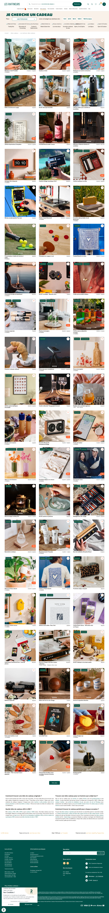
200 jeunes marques (40, 893)
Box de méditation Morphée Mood (82, 552)
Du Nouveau (7, 854)
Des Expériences (8, 864)
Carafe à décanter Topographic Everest (49, 406)
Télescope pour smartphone (46, 369)
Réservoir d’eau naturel (11, 588)
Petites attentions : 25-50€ (10, 873)
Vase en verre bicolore (11, 479)
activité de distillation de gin (75, 802)
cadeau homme (41, 892)
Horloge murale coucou (11, 625)
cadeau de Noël (73, 813)
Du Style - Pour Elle (9, 859)
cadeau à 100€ (31, 811)
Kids (89, 8)
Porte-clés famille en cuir (11, 736)
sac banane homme (68, 896)
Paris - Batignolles (67, 873)
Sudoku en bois (43, 70)
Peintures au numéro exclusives (81, 70)
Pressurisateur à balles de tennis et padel (14, 257)
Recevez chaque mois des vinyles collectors (48, 663)
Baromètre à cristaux (10, 552)
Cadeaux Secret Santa (70, 901)
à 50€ (20, 811)
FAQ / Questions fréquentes (95, 863)
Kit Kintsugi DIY (77, 772)
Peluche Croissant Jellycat (12, 369)
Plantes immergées (44, 331)
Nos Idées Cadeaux (9, 852)
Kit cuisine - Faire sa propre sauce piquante (13, 773)
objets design (67, 817)
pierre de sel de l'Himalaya (93, 802)
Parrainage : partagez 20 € (36, 870)
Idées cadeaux (43, 8)
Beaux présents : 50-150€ (10, 875)
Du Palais (7, 856)
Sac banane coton (78, 479)
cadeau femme (53, 892)
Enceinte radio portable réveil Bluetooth (81, 219)
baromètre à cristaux (24, 803)
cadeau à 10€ (11, 811)
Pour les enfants (8, 862)
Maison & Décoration (73, 8)
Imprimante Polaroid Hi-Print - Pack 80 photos (15, 663)
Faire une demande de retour (96, 867)
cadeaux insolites (59, 802)
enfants (57, 800)
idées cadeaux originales (68, 811)
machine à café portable (40, 802)
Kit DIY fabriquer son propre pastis (82, 662)
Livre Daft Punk (43, 736)
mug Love (16, 815)
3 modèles (7, 72)
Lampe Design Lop (78, 736)
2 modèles (7, 182)
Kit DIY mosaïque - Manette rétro (47, 294)
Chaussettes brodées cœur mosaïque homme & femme (46, 773)
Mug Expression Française (46, 552)
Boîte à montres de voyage (12, 107)
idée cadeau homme (82, 813)
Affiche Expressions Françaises (13, 144)
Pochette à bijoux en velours (46, 479)
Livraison (32, 852)
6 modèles (41, 332)
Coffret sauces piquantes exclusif (80, 332)
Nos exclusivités (51, 8)
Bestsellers (36, 8)
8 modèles (75, 72)
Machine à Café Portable (11, 70)
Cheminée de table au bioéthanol (13, 294)
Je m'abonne (100, 853)
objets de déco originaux (79, 896)
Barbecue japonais (9, 700)
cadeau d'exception (69, 892)
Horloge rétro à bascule (11, 181)
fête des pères (80, 898)
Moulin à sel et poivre (10, 442)
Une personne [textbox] (22, 19)
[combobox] (22, 18)
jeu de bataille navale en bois (82, 803)
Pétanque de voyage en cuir (46, 256)
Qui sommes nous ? (34, 854)
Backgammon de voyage (79, 516)
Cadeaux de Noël (79, 901)
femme (85, 798)
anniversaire (92, 898)
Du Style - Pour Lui (9, 857)
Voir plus (54, 783)
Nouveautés (30, 8)
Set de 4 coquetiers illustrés (80, 700)
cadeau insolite (60, 892)
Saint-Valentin (98, 898)
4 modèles (75, 220)
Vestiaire (66, 8)
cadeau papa (94, 803)
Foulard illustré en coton (79, 256)
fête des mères (86, 898)
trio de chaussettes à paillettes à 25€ (33, 815)
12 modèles (7, 737)
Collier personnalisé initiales (80, 294)
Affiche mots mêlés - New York (47, 625)
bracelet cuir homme (56, 896)
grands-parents (96, 798)
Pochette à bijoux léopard (80, 588)
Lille (64, 875)
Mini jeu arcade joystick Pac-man (13, 218)
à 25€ (16, 811)
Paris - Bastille (97, 893)
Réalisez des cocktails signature (81, 406)
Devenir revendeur (34, 861)
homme (74, 798)
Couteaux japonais (10, 331)
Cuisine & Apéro (59, 8)
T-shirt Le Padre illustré (45, 588)
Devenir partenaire (34, 862)
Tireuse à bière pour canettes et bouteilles (81, 108)
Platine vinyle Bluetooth (45, 218)
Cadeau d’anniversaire (62, 813)
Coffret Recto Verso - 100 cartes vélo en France (83, 626)
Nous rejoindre (33, 857)
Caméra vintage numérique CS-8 (47, 181)
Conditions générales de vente (36, 856)
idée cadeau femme (94, 813)
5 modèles (7, 590)
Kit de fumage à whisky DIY (12, 516)
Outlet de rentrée (20, 8)
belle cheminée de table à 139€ (30, 817)
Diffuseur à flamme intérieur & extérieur (81, 145)
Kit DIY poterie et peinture (46, 516)
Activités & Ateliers (83, 8)
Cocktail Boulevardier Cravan (47, 144)
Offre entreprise (33, 859)
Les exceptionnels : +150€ (10, 876)
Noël (75, 898)
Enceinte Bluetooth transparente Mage (44, 443)
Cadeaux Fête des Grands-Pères (58, 901)
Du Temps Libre (8, 861)
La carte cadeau (33, 872)
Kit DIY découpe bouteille (46, 107)
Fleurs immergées (78, 369)
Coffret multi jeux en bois (80, 181)
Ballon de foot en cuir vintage (47, 700)
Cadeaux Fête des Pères (45, 901)
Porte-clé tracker (77, 442)
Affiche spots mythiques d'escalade (11, 406)
